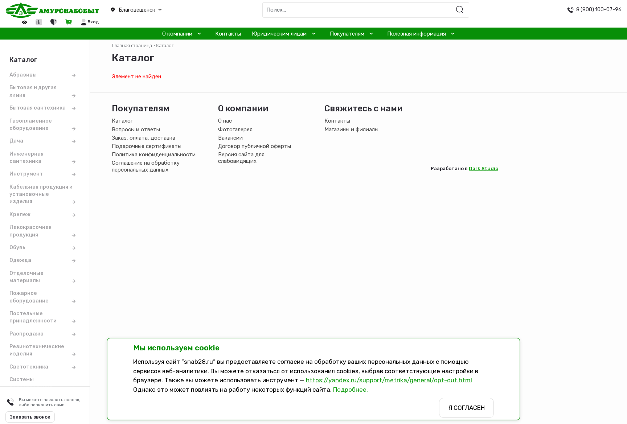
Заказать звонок (30, 417)
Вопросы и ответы (136, 129)
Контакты (228, 33)
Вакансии (230, 138)
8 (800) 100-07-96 (599, 9)
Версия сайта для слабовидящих (241, 157)
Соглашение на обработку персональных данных (146, 166)
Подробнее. (350, 389)
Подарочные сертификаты (146, 146)
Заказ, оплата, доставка (143, 138)
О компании (177, 33)
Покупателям (347, 33)
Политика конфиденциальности (154, 154)
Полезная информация (416, 33)
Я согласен (466, 407)
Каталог (122, 121)
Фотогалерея (235, 129)
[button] (157, 10)
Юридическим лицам (279, 33)
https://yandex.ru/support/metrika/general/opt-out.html (389, 380)
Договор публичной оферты (254, 146)
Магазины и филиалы (351, 129)
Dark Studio (483, 168)
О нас (225, 121)
